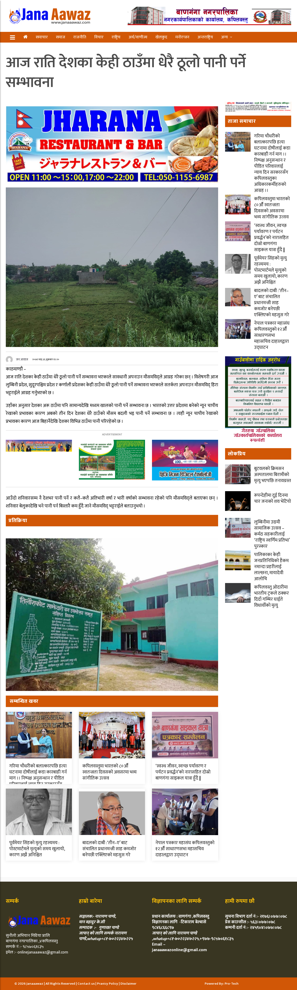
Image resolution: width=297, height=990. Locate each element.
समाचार (42, 37)
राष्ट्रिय (116, 37)
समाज (60, 37)
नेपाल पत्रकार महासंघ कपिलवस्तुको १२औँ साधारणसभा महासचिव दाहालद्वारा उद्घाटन (184, 849)
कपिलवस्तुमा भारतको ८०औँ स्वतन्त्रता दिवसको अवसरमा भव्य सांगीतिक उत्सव (109, 772)
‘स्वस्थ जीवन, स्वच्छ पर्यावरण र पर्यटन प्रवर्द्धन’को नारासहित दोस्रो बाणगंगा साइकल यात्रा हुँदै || (182, 772)
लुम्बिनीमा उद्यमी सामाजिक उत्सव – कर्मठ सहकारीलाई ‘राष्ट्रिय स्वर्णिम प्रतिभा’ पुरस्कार (272, 534)
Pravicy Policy (108, 984)
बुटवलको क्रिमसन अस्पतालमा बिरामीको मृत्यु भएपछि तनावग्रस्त (272, 475)
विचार (98, 37)
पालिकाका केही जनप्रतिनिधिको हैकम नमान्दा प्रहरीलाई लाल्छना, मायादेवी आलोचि (271, 567)
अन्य (224, 37)
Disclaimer (128, 984)
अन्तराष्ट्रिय (205, 37)
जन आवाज (22, 359)
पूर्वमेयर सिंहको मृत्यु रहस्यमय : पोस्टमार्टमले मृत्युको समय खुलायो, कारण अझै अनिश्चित (37, 849)
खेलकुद (161, 37)
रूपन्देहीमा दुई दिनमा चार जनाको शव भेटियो (272, 498)
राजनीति (79, 37)
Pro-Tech (232, 984)
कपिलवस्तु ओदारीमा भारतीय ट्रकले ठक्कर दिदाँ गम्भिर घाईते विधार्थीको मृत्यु (271, 596)
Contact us (86, 984)
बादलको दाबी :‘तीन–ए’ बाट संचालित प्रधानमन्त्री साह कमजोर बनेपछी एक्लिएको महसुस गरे (109, 849)
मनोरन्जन (182, 37)
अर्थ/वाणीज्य (138, 37)
